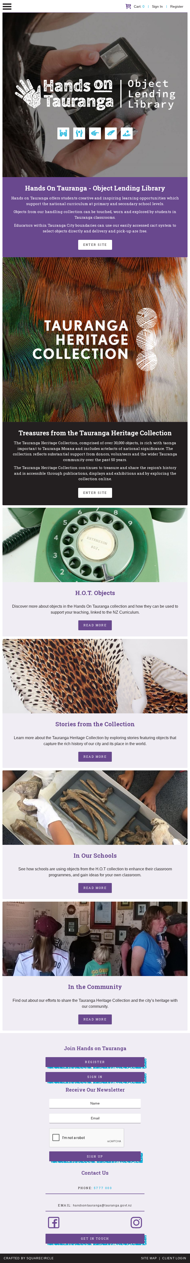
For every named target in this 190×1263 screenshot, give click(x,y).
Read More (95, 625)
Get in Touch (95, 1238)
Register (176, 6)
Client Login (174, 1258)
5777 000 (103, 1188)
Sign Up (95, 1156)
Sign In (157, 6)
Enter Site (95, 245)
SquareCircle (40, 1258)
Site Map (149, 1258)
